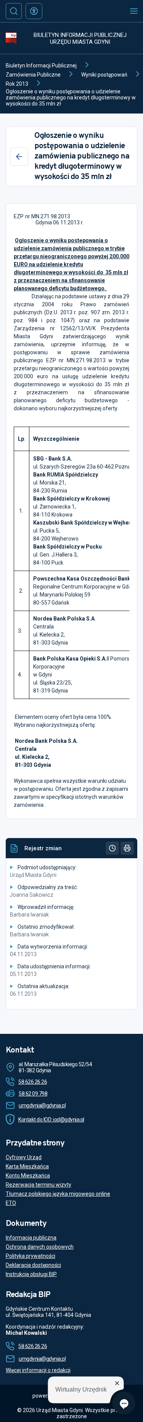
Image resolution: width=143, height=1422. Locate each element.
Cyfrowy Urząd (24, 1157)
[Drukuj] (127, 848)
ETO (11, 1203)
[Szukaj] (14, 11)
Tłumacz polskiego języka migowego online (58, 1194)
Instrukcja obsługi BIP (31, 1274)
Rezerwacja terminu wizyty (38, 1185)
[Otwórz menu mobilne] (134, 11)
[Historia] (112, 848)
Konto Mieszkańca (28, 1175)
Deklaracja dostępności (33, 1265)
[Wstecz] (19, 156)
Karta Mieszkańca (27, 1166)
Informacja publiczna (31, 1238)
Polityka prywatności (30, 1256)
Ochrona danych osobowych (40, 1247)
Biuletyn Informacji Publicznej (41, 65)
